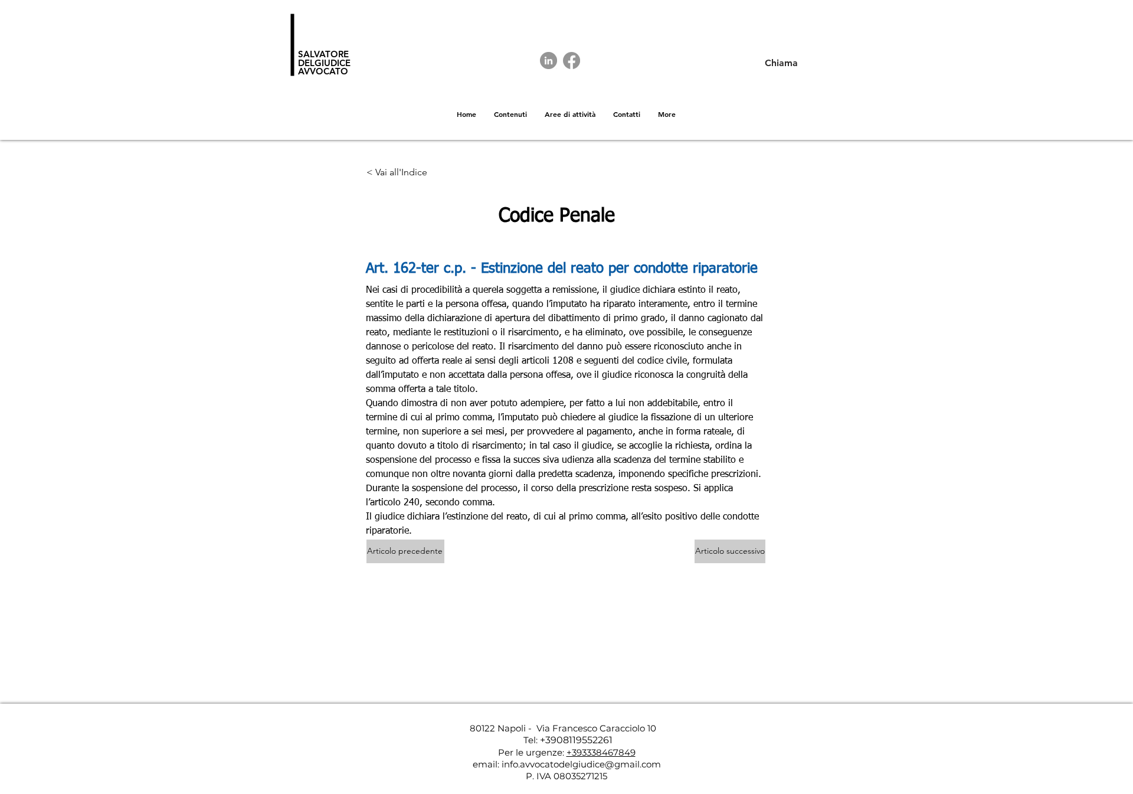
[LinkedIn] (548, 60)
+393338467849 (601, 752)
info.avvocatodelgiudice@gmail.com (581, 764)
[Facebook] (571, 60)
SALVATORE (323, 54)
